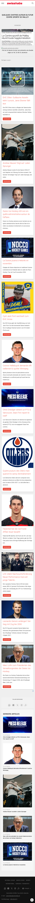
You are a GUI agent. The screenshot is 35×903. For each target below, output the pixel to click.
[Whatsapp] (9, 705)
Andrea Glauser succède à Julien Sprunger (14, 812)
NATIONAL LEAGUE (10, 880)
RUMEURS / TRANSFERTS (22, 884)
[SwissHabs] (14, 3)
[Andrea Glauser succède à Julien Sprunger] (17, 791)
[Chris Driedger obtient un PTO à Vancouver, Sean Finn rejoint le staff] (17, 725)
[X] (17, 705)
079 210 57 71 (13, 899)
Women (28, 880)
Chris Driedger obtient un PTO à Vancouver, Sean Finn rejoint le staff (16, 738)
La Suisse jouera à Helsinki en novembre (14, 865)
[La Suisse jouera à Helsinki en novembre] (17, 851)
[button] (2, 3)
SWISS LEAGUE (20, 880)
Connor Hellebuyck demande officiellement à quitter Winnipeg (17, 769)
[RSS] (25, 705)
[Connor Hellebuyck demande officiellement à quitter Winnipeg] (17, 754)
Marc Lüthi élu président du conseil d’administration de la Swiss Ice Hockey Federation (17, 837)
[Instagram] (21, 705)
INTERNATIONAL (10, 884)
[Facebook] (13, 705)
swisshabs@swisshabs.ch (13, 896)
